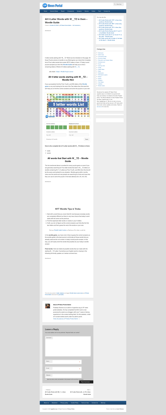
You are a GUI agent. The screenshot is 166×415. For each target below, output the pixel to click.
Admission (100, 53)
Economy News (102, 58)
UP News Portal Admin (65, 25)
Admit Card (101, 54)
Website (48, 375)
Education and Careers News (105, 60)
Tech (99, 11)
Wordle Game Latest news (76, 293)
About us (46, 403)
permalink (61, 294)
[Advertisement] (68, 44)
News (99, 71)
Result (62, 11)
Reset (86, 139)
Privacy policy (64, 403)
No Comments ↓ (77, 25)
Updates (62, 293)
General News (54, 11)
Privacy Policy (70, 409)
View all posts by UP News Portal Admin (66, 319)
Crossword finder (102, 56)
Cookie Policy (74, 403)
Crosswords (70, 11)
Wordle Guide (67, 65)
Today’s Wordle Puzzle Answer (64, 72)
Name (47, 361)
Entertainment (101, 62)
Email (47, 368)
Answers (79, 11)
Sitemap (103, 403)
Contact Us (107, 11)
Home (45, 11)
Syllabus (100, 80)
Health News (101, 69)
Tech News (101, 82)
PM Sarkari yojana (102, 75)
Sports (99, 78)
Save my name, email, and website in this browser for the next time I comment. (65, 379)
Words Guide (101, 85)
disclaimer (99, 106)
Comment (49, 337)
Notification (101, 73)
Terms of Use (85, 403)
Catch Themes (120, 409)
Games (87, 11)
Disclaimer (54, 403)
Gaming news (101, 65)
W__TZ (77, 67)
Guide (58, 293)
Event (99, 64)
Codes (93, 11)
